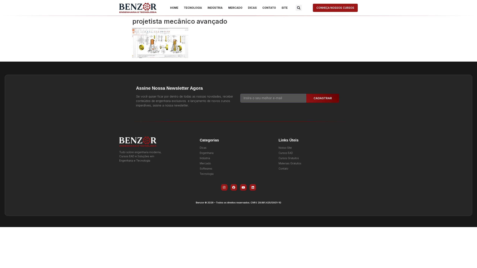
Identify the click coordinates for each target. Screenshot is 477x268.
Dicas (252, 7)
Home (174, 7)
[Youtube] (243, 187)
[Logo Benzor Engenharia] (138, 8)
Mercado (235, 7)
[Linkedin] (252, 187)
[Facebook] (233, 187)
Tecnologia (193, 7)
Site (285, 7)
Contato (269, 7)
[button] (299, 8)
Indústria (215, 7)
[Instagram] (224, 187)
